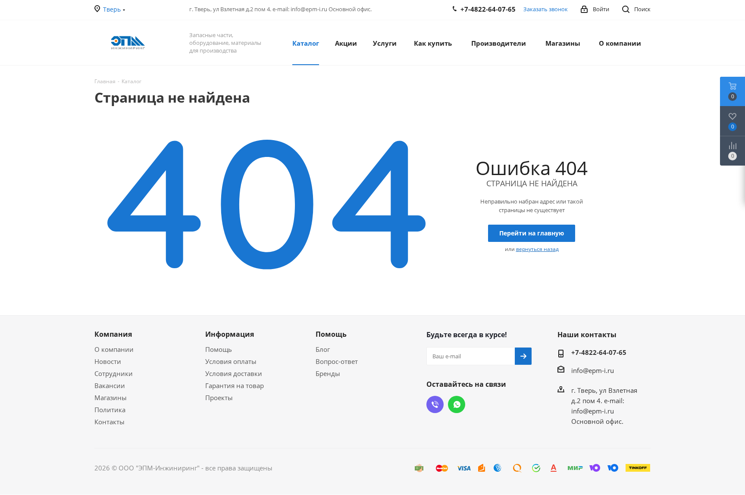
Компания (113, 334)
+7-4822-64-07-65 (598, 352)
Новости (107, 361)
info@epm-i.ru (592, 370)
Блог (323, 349)
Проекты (219, 397)
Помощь (218, 349)
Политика (109, 409)
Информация (229, 334)
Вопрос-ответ (337, 361)
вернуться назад (537, 249)
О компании (114, 349)
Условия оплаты (231, 361)
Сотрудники (113, 373)
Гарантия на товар (234, 385)
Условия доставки (233, 373)
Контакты (109, 421)
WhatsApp (456, 404)
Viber (435, 404)
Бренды (328, 373)
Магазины (110, 397)
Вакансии (109, 385)
